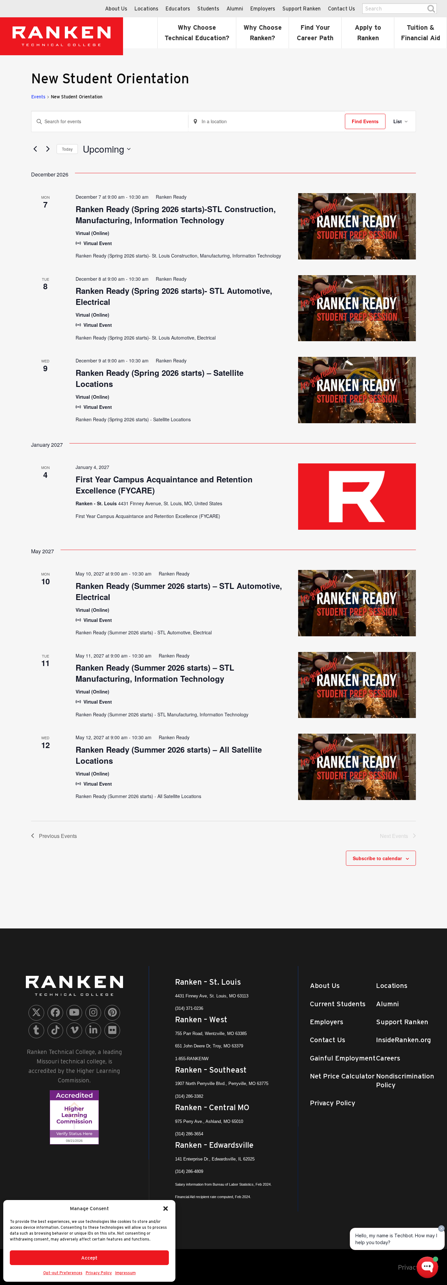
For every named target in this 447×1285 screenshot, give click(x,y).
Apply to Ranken (368, 33)
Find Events (365, 121)
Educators (178, 8)
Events (38, 96)
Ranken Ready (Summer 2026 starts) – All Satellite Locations (169, 755)
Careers (388, 1058)
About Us (116, 8)
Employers (262, 8)
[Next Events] (48, 149)
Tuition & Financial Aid (420, 33)
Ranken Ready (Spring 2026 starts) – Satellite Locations (159, 378)
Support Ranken (301, 8)
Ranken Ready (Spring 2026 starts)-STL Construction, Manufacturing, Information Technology (176, 214)
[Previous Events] (35, 149)
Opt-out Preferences (62, 1273)
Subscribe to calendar (377, 858)
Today (67, 149)
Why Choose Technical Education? (197, 33)
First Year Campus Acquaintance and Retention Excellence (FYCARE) (164, 485)
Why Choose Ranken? (262, 33)
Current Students (338, 1004)
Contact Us (341, 8)
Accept (89, 1257)
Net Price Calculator (342, 1076)
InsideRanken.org (403, 1039)
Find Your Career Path (315, 33)
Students (208, 8)
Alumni (234, 8)
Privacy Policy (99, 1273)
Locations (146, 8)
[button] (165, 1208)
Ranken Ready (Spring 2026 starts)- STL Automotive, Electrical (174, 296)
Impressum (125, 1273)
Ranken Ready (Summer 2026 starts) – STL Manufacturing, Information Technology (155, 673)
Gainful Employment (342, 1058)
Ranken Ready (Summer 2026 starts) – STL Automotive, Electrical (179, 591)
